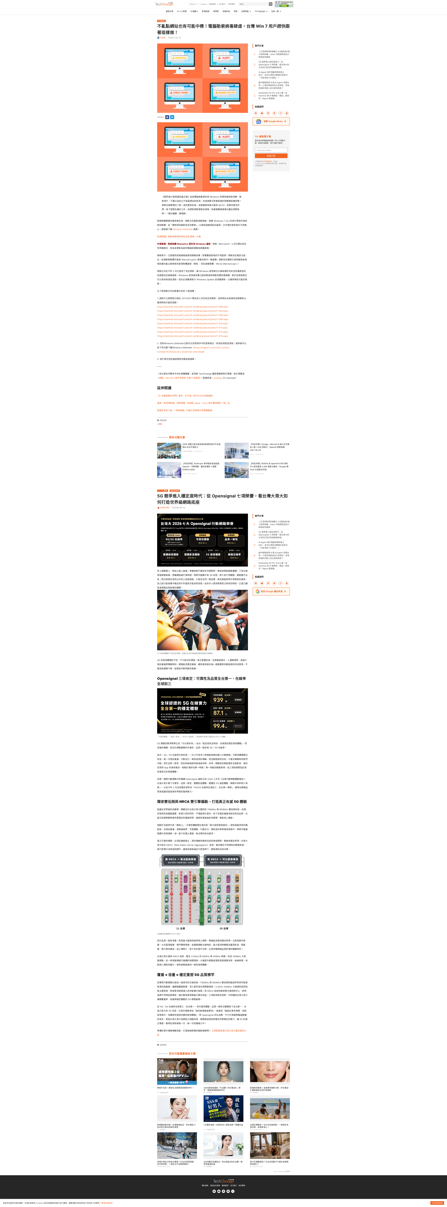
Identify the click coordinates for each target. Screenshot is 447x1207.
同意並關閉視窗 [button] (437, 1203)
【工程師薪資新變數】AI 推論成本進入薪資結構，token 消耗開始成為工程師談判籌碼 (274, 54)
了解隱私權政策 (106, 1203)
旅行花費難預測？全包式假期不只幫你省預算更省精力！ (269, 1163)
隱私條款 (205, 1185)
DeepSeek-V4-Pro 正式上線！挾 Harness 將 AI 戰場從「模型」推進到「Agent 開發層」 (274, 96)
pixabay (218, 378)
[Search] (270, 4)
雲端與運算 (175, 491)
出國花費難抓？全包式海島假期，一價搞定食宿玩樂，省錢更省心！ (269, 1126)
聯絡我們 (212, 4)
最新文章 (169, 11)
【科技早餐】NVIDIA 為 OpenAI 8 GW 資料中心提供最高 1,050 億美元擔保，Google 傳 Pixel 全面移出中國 (269, 466)
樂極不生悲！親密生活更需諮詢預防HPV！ (175, 1088)
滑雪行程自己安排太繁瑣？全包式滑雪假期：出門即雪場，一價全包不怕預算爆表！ (176, 1163)
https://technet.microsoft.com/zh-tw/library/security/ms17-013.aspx (192, 336)
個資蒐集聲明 (267, 161)
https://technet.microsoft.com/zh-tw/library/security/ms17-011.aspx (192, 327)
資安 (235, 11)
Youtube (203, 4)
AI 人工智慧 (182, 11)
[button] (167, 117)
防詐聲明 (231, 4)
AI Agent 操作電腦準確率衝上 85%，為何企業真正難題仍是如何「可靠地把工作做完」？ (273, 75)
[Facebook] (214, 1191)
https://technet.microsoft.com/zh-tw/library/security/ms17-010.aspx (192, 323)
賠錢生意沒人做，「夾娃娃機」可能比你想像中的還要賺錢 (184, 410)
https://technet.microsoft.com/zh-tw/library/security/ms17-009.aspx (192, 319)
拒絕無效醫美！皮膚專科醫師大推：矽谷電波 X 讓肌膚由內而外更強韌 (269, 1089)
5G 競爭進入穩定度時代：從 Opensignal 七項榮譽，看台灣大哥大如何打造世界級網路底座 (274, 65)
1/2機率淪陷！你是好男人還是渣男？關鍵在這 (223, 1125)
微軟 (160, 424)
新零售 (216, 11)
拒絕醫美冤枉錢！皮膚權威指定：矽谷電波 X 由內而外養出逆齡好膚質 (176, 1126)
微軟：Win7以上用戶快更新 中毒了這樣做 (179, 378)
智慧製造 (205, 11)
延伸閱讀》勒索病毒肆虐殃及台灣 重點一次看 (179, 236)
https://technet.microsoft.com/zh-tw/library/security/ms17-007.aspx (192, 311)
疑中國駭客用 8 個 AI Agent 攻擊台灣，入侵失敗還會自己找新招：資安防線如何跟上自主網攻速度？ (274, 85)
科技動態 (161, 21)
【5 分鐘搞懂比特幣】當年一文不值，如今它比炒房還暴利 (185, 395)
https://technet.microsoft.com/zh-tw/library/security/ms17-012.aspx (192, 332)
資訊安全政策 (215, 1185)
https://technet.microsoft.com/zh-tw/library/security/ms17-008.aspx (192, 315)
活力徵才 (222, 4)
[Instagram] (232, 1191)
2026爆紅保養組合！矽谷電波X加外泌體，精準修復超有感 (223, 1163)
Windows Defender (183, 229)
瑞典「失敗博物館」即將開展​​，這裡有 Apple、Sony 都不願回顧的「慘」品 (193, 403)
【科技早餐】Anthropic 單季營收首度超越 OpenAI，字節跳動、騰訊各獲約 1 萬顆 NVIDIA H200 (200, 466)
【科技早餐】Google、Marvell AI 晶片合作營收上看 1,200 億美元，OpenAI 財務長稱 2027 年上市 (270, 447)
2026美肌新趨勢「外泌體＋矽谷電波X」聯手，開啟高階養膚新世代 (222, 1089)
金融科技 (226, 11)
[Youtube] (218, 1191)
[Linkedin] (223, 1191)
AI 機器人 (194, 11)
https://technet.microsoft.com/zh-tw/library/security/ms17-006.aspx (192, 307)
